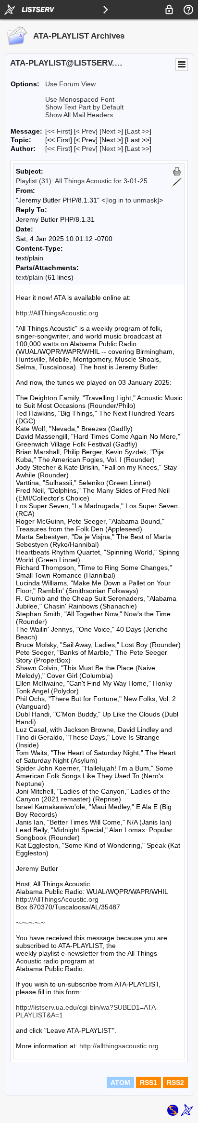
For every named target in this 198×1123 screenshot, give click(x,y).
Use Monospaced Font (79, 99)
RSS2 (175, 1082)
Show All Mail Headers (79, 115)
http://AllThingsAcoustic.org (57, 313)
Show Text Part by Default (84, 107)
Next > (111, 131)
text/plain (29, 277)
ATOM (120, 1082)
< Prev (86, 131)
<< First (58, 131)
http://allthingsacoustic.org (119, 1046)
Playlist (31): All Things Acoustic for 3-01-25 (82, 181)
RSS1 (148, 1082)
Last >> (138, 131)
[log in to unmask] (132, 200)
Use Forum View (70, 84)
